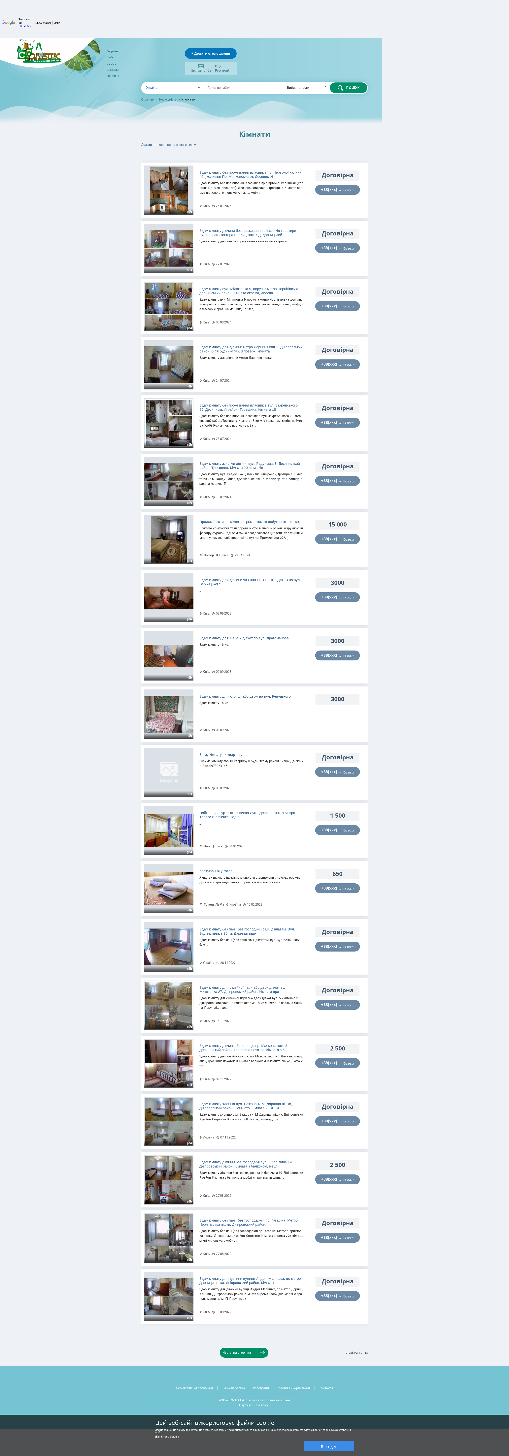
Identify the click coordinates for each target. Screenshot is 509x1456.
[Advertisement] (199, 156)
